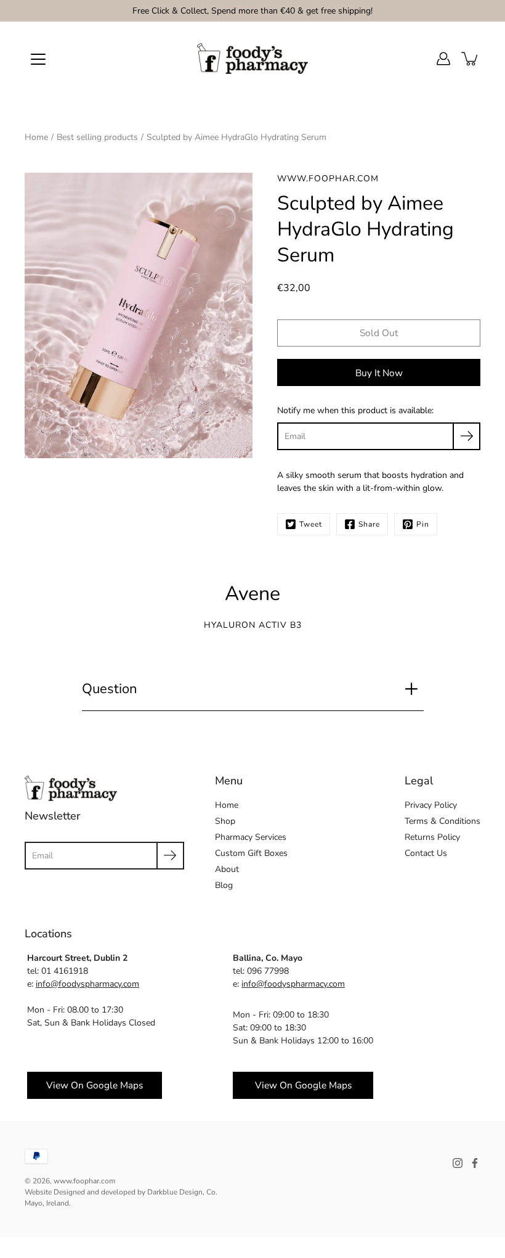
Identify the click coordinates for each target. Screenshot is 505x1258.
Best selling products (97, 137)
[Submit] (170, 856)
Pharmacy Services (250, 837)
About (227, 869)
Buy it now (379, 372)
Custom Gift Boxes (251, 853)
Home (36, 137)
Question (109, 689)
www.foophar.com (84, 1181)
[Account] (443, 58)
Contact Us (426, 853)
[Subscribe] (466, 436)
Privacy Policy (431, 805)
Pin (422, 524)
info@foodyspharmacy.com (87, 984)
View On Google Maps (303, 1085)
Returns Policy (432, 837)
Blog (224, 885)
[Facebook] (474, 1163)
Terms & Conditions (442, 821)
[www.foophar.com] (252, 58)
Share (369, 524)
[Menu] (38, 59)
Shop (225, 821)
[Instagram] (457, 1163)
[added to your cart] (470, 58)
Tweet (310, 524)
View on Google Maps (94, 1085)
